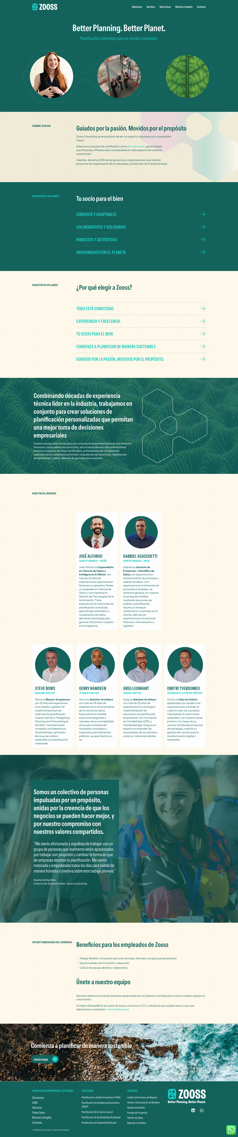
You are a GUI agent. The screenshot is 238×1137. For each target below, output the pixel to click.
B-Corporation (136, 146)
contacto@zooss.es (117, 1009)
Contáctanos (41, 1059)
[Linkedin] (193, 1110)
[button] (141, 214)
